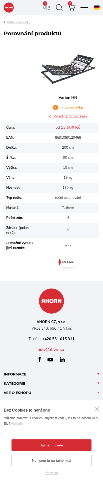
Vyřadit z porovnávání (71, 116)
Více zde (17, 423)
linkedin (62, 359)
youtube (50, 359)
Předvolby (51, 473)
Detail (68, 262)
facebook (39, 359)
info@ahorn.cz (51, 349)
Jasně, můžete (51, 445)
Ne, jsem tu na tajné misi (51, 460)
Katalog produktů (19, 22)
